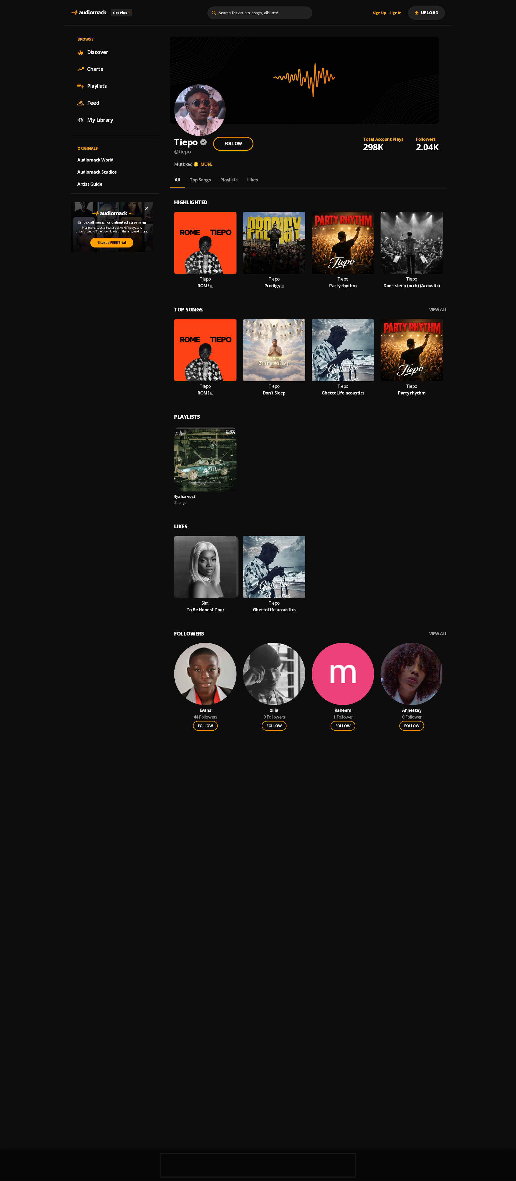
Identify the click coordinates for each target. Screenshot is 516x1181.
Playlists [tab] (229, 180)
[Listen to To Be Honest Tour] (205, 567)
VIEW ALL (438, 310)
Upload (430, 13)
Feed (93, 102)
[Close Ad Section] (146, 208)
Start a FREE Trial (112, 242)
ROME (203, 286)
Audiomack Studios (97, 172)
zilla (274, 710)
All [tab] (177, 180)
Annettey (411, 710)
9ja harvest (185, 496)
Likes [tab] (252, 180)
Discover (97, 52)
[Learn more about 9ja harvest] (205, 460)
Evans (205, 710)
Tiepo (205, 279)
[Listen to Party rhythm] (343, 243)
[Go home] (88, 13)
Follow (233, 143)
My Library (100, 119)
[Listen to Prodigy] (274, 243)
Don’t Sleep (274, 393)
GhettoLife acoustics (343, 393)
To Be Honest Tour (205, 610)
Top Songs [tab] (200, 180)
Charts (95, 69)
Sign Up (379, 13)
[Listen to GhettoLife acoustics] (343, 350)
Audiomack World (95, 160)
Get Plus (121, 12)
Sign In (395, 13)
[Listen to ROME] (205, 243)
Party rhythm (343, 286)
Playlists (97, 85)
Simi (205, 603)
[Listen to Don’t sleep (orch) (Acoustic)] (412, 243)
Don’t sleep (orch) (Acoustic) (412, 286)
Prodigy (272, 286)
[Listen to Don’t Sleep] (274, 350)
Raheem (343, 710)
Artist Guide (89, 184)
